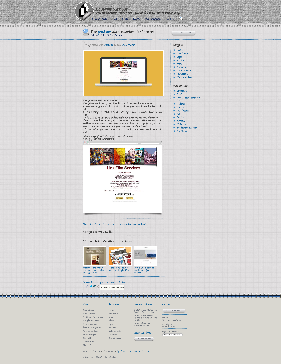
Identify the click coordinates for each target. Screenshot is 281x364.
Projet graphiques (89, 334)
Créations (108, 45)
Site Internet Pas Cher (187, 128)
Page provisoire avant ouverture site (100, 100)
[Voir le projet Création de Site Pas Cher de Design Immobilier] (145, 265)
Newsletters (182, 74)
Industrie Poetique (110, 357)
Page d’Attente (183, 111)
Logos (179, 57)
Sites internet (183, 53)
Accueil (85, 351)
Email (94, 286)
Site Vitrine (182, 131)
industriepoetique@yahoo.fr (172, 319)
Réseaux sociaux (184, 77)
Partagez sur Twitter (90, 286)
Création (180, 94)
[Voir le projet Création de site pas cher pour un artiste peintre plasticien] (120, 265)
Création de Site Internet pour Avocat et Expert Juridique (145, 311)
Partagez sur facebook (87, 286)
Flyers (179, 64)
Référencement (88, 341)
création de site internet (141, 103)
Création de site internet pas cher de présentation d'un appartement (93, 270)
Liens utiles (87, 338)
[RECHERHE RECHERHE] (181, 18)
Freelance (181, 104)
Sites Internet (128, 45)
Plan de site (87, 345)
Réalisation (181, 124)
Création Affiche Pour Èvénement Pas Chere (142, 324)
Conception (182, 91)
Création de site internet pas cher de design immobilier (144, 270)
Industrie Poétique (137, 11)
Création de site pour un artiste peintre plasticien (119, 269)
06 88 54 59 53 (168, 326)
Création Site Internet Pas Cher (188, 99)
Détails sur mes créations (93, 316)
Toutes (180, 50)
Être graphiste (88, 309)
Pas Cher (180, 117)
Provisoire (181, 121)
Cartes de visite (184, 70)
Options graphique (90, 323)
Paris (179, 114)
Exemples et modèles (91, 320)
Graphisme (181, 107)
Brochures (181, 67)
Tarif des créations (90, 331)
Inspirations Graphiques (92, 327)
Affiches (180, 60)
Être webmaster (89, 313)
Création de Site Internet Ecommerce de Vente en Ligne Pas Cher (145, 318)
